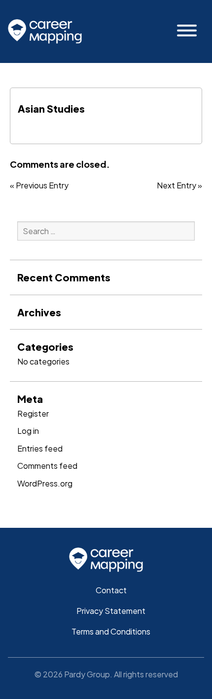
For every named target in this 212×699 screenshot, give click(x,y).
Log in (28, 430)
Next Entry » (179, 185)
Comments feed (47, 465)
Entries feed (40, 448)
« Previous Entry (39, 185)
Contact (111, 590)
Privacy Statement (110, 611)
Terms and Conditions (110, 631)
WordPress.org (44, 483)
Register (33, 413)
